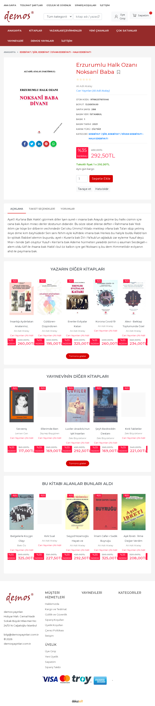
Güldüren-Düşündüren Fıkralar (50, 326)
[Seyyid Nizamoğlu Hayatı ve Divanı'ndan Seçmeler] (77, 512)
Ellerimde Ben (49, 428)
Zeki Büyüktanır (77, 438)
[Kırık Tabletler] (133, 405)
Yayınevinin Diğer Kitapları (77, 376)
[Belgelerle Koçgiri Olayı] (21, 512)
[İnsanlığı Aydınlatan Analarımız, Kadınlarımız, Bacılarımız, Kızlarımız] (21, 297)
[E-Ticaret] (77, 701)
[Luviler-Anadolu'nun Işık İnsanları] (77, 405)
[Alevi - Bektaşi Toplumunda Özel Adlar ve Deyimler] (133, 297)
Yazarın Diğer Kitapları (77, 269)
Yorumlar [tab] (68, 208)
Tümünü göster (77, 356)
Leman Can (21, 433)
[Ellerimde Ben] (49, 405)
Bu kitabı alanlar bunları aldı (77, 483)
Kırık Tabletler (133, 428)
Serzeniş (21, 428)
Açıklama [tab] (16, 208)
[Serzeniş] (21, 405)
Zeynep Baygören (49, 433)
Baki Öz (21, 545)
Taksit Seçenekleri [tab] (42, 208)
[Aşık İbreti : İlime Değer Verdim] (133, 512)
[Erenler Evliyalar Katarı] (77, 297)
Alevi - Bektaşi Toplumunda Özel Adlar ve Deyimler (133, 326)
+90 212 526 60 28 (14, 630)
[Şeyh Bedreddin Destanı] (105, 405)
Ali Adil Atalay (21, 330)
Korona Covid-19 (105, 321)
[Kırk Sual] (49, 512)
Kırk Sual (49, 536)
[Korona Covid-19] (105, 297)
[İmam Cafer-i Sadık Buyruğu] (105, 512)
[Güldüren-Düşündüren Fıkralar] (49, 297)
